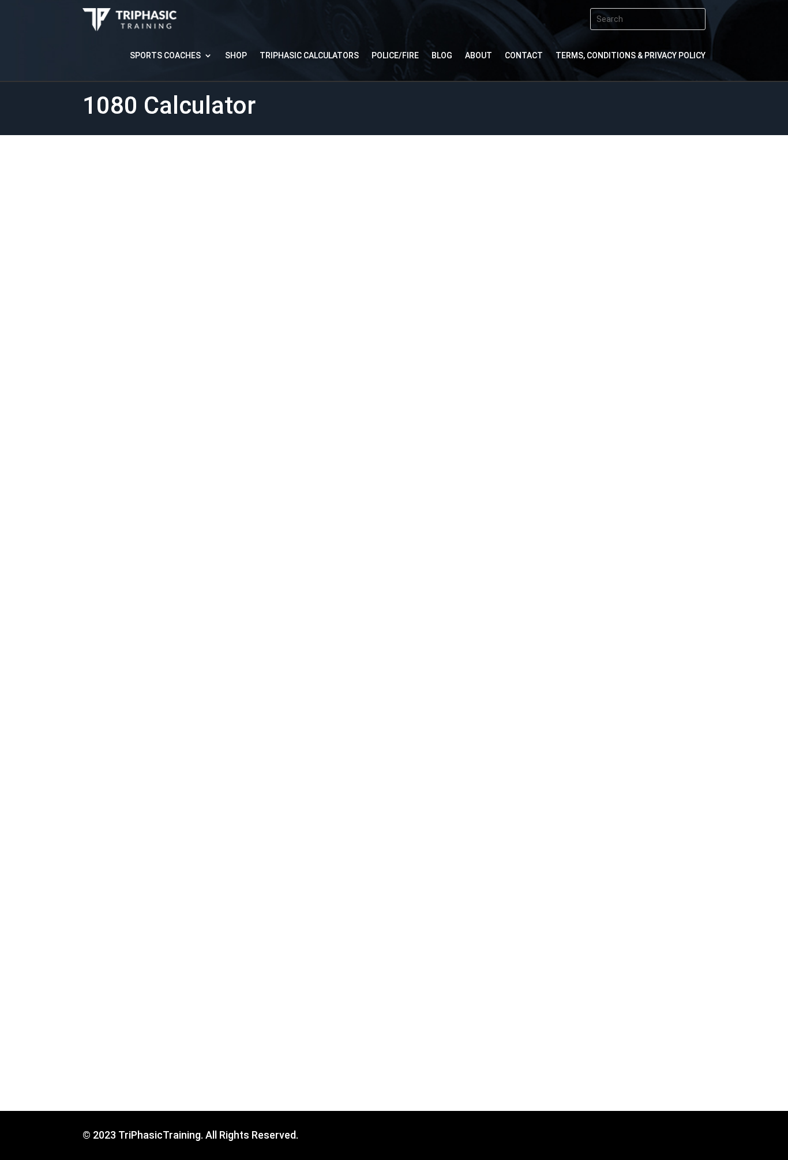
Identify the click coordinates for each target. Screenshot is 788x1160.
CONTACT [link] (524, 55)
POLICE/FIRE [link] (395, 55)
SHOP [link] (236, 55)
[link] (129, 27)
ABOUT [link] (478, 55)
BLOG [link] (441, 55)
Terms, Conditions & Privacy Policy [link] (631, 55)
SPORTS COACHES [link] (165, 55)
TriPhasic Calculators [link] (309, 55)
